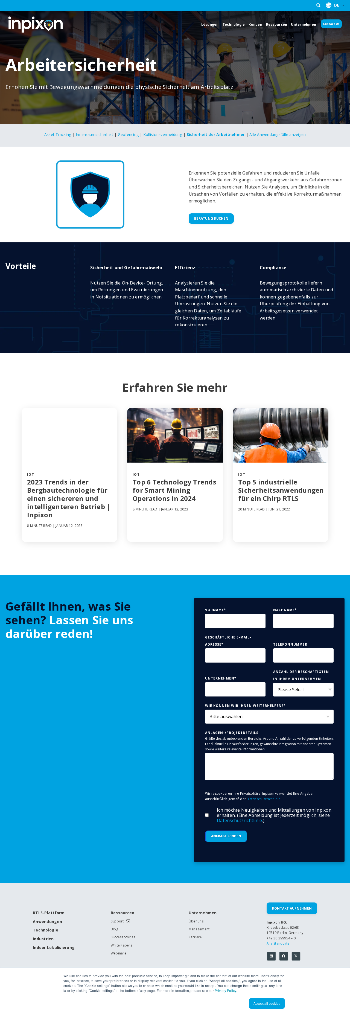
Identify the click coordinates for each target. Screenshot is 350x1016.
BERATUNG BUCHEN (211, 218)
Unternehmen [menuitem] (203, 913)
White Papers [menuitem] (121, 945)
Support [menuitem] (117, 921)
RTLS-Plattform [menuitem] (49, 913)
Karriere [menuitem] (195, 937)
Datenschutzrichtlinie (263, 799)
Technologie (234, 24)
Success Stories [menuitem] (123, 937)
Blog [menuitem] (114, 929)
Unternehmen (303, 24)
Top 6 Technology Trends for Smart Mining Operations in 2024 (174, 490)
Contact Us (331, 24)
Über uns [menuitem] (196, 921)
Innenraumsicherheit (94, 134)
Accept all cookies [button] (266, 1003)
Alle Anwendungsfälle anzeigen (277, 134)
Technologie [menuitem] (45, 930)
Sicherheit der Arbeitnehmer (216, 134)
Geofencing (128, 134)
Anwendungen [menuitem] (47, 921)
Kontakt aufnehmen (292, 908)
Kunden (255, 24)
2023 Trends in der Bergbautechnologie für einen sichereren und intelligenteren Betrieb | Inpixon (68, 498)
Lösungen (210, 24)
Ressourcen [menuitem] (123, 913)
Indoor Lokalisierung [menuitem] (52, 947)
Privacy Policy (225, 990)
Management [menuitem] (199, 929)
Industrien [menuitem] (43, 939)
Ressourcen (276, 24)
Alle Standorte (278, 943)
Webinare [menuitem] (118, 953)
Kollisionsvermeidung (162, 134)
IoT (30, 474)
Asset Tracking (57, 134)
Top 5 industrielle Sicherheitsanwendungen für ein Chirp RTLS (281, 490)
